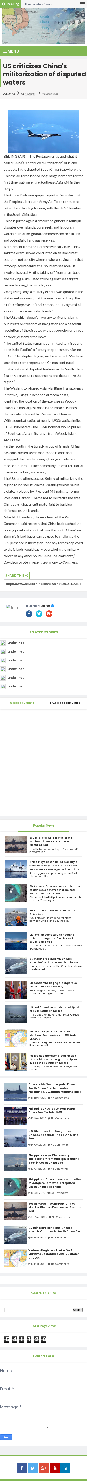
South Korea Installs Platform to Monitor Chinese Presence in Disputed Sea (51, 841)
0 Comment (49, 94)
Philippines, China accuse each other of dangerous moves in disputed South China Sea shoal (54, 889)
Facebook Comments (65, 703)
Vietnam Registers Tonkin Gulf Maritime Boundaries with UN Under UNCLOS (53, 1035)
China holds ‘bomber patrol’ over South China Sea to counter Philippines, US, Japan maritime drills (54, 1088)
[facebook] (22, 1469)
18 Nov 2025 (38, 1098)
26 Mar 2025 (39, 1217)
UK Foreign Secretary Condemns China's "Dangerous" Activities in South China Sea (52, 938)
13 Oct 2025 (38, 1169)
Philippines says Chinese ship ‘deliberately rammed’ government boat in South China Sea (53, 1159)
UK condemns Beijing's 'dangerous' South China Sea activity (53, 984)
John (45, 605)
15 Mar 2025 (38, 1237)
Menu (13, 51)
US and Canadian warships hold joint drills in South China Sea (54, 1008)
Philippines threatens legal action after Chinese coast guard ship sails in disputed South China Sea (54, 1059)
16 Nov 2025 (38, 1118)
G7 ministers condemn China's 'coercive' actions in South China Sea (54, 960)
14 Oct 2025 (38, 1144)
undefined (16, 643)
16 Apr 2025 (38, 1193)
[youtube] (55, 1469)
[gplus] (44, 1469)
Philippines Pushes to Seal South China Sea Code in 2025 (51, 1110)
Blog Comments (23, 703)
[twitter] (33, 1469)
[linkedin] (65, 1469)
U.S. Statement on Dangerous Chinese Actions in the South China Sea (53, 1135)
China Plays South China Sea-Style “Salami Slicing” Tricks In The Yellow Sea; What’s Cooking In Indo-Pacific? (54, 865)
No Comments (60, 1098)
